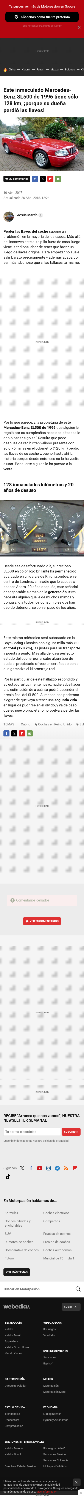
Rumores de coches (19, 1242)
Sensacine (49, 1357)
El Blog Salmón (52, 1413)
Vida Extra (49, 1335)
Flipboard (50, 179)
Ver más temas (17, 1272)
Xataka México (14, 1448)
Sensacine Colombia (55, 1460)
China (12, 69)
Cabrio (25, 724)
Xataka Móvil (12, 1335)
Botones (70, 69)
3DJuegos (49, 1329)
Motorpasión (51, 1385)
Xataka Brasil (13, 1454)
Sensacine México (54, 1454)
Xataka (9, 1329)
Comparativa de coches (22, 1250)
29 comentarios (18, 178)
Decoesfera (12, 1419)
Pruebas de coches (57, 1234)
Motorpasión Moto (54, 1391)
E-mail (58, 179)
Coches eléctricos (56, 1213)
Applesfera (11, 1341)
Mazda (54, 69)
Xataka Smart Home (17, 1347)
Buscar (78, 1289)
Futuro (9, 1258)
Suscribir (71, 1131)
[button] (29, 215)
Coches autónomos (57, 1250)
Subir (68, 1306)
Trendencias (12, 1413)
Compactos (51, 1221)
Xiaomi (26, 69)
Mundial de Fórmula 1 (58, 1258)
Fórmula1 (11, 1213)
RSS (66, 1167)
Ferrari (40, 69)
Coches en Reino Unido (55, 724)
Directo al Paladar (15, 1385)
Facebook (35, 179)
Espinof (48, 1363)
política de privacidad (55, 1140)
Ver (44, 921)
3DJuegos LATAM (54, 1448)
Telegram (57, 1167)
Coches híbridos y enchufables (18, 1223)
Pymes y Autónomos (55, 1419)
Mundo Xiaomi (13, 1353)
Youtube (39, 1167)
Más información (46, 1491)
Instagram (48, 1167)
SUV (8, 1234)
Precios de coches (56, 1242)
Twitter (43, 179)
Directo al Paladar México (20, 1466)
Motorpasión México (55, 1466)
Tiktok (8, 1176)
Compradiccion (14, 1426)
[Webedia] (16, 1309)
